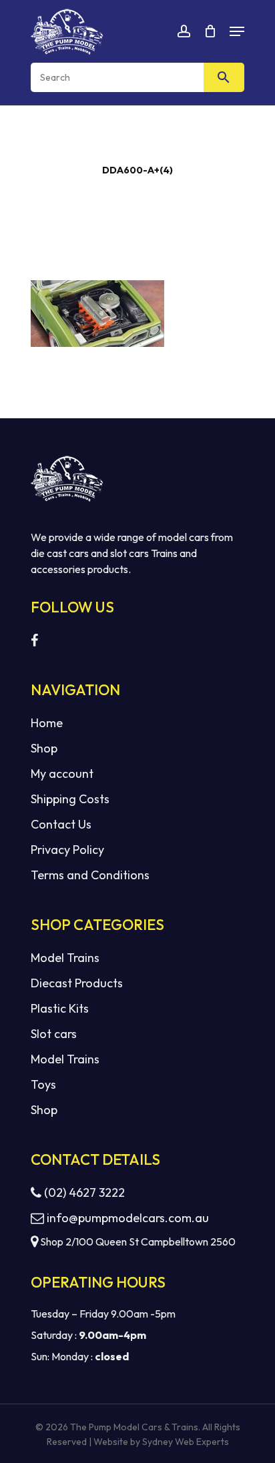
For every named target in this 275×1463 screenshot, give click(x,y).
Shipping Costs (70, 799)
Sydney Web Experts (185, 1442)
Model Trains (65, 957)
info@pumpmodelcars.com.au (128, 1218)
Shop (44, 748)
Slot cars (54, 1033)
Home (47, 722)
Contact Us (61, 824)
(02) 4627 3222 (83, 1192)
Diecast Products (77, 983)
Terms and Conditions (90, 875)
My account (62, 773)
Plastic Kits (60, 1008)
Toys (43, 1084)
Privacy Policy (67, 849)
